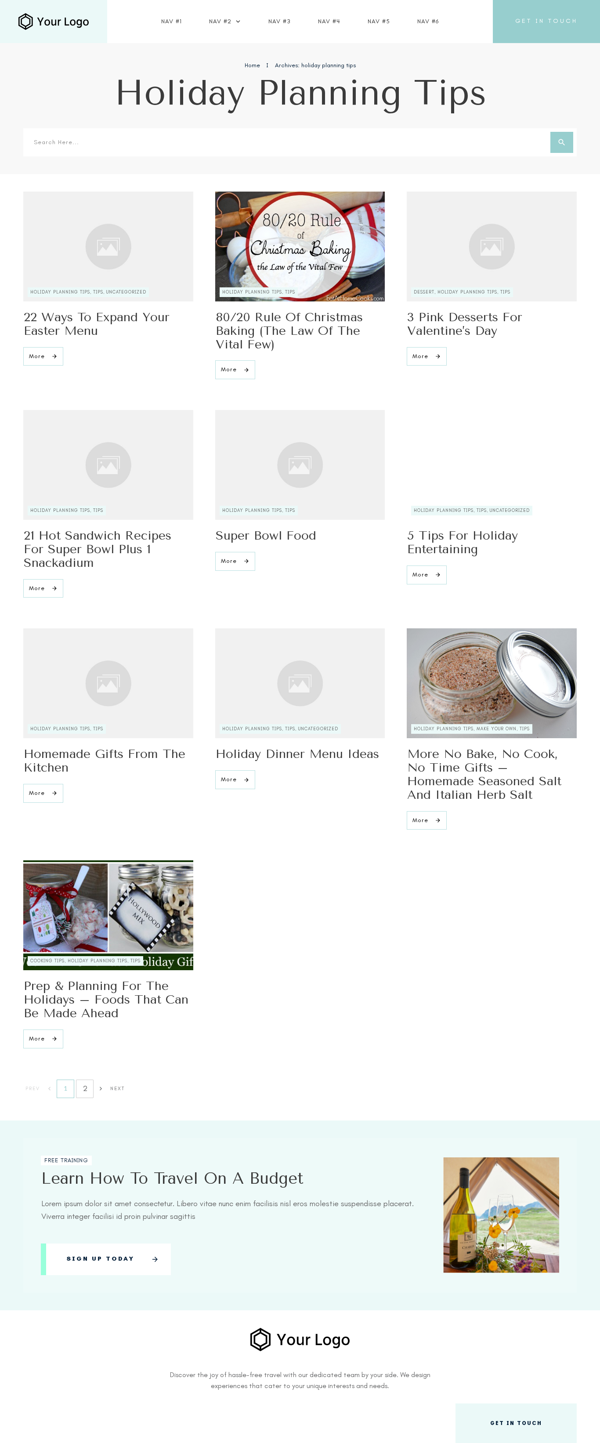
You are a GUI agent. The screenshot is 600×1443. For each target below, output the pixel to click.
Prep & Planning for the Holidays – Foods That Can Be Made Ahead (106, 999)
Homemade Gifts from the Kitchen (104, 761)
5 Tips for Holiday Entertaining (462, 542)
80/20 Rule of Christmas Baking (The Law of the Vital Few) (289, 331)
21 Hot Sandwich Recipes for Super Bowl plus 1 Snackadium (97, 549)
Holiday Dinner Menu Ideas (297, 754)
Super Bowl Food (266, 535)
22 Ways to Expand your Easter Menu (97, 324)
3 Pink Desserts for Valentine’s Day (464, 324)
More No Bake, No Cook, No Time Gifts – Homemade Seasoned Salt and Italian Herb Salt (484, 774)
